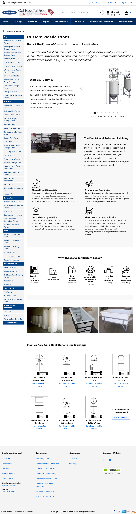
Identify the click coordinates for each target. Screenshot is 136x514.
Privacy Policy (6, 511)
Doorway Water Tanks (12, 59)
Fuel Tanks (8, 292)
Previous (81, 88)
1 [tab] (95, 113)
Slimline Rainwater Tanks (11, 226)
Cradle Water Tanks (12, 62)
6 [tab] (114, 113)
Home (4, 31)
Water (6, 37)
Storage (7, 101)
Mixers (6, 315)
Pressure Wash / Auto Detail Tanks (12, 167)
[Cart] (126, 13)
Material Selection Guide (46, 478)
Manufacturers (11, 323)
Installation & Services (45, 491)
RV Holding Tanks (11, 271)
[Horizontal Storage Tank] (93, 374)
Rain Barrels (8, 211)
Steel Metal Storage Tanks (11, 87)
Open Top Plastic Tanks (13, 151)
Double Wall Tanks (11, 138)
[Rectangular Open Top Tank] (39, 417)
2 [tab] (98, 113)
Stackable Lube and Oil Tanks (13, 300)
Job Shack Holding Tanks (11, 247)
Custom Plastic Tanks (45, 468)
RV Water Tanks (10, 267)
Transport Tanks (10, 92)
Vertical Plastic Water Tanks (12, 42)
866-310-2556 (9, 491)
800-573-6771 (9, 485)
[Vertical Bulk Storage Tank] (39, 374)
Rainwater (8, 198)
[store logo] (9, 12)
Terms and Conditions (23, 511)
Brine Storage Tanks (12, 128)
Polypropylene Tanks (12, 159)
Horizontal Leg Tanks (12, 111)
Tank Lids (7, 311)
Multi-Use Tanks (10, 252)
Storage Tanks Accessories (10, 179)
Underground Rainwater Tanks (13, 206)
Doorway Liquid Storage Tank (13, 189)
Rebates (5, 468)
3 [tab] (102, 113)
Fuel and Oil (9, 288)
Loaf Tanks (8, 142)
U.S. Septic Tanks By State (12, 235)
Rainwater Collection (12, 201)
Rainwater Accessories (13, 215)
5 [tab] (110, 113)
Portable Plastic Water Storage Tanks (12, 54)
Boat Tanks (8, 281)
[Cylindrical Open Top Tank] (121, 374)
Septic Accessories (11, 260)
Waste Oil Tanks (10, 296)
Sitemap (73, 463)
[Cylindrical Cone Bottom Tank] (66, 417)
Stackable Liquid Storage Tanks (10, 119)
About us (73, 459)
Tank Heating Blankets (13, 319)
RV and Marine (10, 263)
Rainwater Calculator (45, 496)
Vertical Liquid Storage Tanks (13, 106)
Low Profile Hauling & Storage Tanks (12, 146)
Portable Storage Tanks (13, 163)
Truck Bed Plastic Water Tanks (13, 96)
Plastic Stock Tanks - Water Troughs (12, 81)
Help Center (7, 463)
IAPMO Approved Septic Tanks (13, 241)
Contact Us (129, 3)
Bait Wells (8, 284)
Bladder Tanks (10, 124)
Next (132, 88)
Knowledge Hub (43, 459)
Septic (6, 231)
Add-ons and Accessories (10, 306)
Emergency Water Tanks (13, 66)
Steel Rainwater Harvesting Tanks (11, 220)
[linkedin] (110, 459)
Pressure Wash (10, 194)
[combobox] (81, 12)
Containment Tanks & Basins (13, 133)
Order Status (96, 3)
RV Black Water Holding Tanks (13, 276)
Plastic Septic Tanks (12, 256)
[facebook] (104, 459)
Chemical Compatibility (46, 473)
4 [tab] (106, 113)
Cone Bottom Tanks (12, 115)
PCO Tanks (8, 155)
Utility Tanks (8, 184)
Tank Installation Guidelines (47, 463)
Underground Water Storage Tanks (12, 48)
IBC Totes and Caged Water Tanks (12, 71)
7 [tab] (118, 113)
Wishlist (113, 3)
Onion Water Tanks (11, 76)
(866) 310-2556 (35, 14)
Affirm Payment (8, 473)
